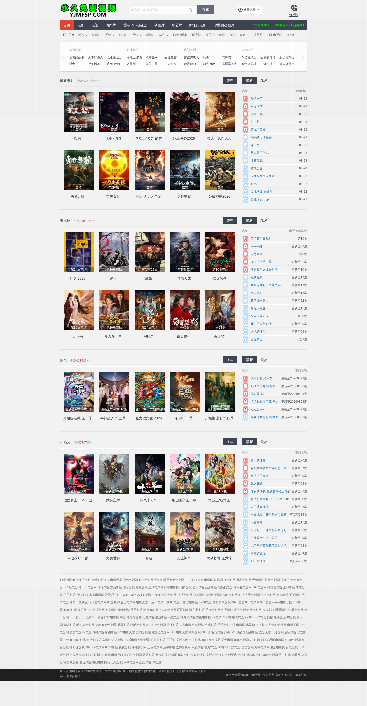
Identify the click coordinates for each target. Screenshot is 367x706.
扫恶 (77, 138)
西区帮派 (257, 339)
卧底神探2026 (219, 196)
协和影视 (198, 587)
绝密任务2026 (184, 138)
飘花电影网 (243, 580)
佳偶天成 (184, 278)
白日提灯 (184, 336)
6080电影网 (293, 640)
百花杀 (77, 336)
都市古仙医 (258, 561)
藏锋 (148, 278)
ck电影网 (230, 580)
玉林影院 (289, 587)
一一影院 (191, 580)
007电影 (256, 655)
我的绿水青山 (260, 300)
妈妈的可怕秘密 (261, 137)
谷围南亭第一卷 (184, 500)
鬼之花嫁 (257, 483)
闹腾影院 (186, 587)
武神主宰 (113, 500)
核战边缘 (257, 168)
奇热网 (218, 580)
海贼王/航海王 (219, 500)
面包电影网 (130, 580)
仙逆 (148, 558)
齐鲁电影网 (171, 587)
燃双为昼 (219, 278)
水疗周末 (257, 106)
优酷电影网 (205, 580)
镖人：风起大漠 (219, 138)
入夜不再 (257, 114)
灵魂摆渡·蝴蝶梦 (262, 191)
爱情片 (109, 35)
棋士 (72, 64)
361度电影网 (72, 587)
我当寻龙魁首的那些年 (266, 285)
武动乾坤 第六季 (219, 558)
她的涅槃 (257, 277)
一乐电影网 (89, 587)
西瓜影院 (211, 587)
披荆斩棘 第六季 (261, 378)
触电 (254, 184)
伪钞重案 (184, 196)
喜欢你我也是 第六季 (264, 417)
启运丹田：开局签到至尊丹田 (270, 530)
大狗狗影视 (161, 580)
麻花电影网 (244, 587)
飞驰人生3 (113, 138)
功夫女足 (113, 196)
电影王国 (293, 625)
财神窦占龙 (258, 553)
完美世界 (113, 558)
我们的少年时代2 (262, 324)
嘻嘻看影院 (274, 587)
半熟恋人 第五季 (113, 418)
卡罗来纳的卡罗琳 (263, 176)
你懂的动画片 (100, 580)
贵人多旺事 (113, 336)
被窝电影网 (272, 580)
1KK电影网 (146, 580)
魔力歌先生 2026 (148, 418)
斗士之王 (257, 145)
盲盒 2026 (78, 278)
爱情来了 (257, 98)
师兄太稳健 (258, 308)
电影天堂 (116, 580)
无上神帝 (184, 558)
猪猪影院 (103, 587)
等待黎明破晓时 (261, 238)
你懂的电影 (83, 580)
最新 (249, 220)
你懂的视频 (67, 580)
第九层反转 (258, 129)
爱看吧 (109, 595)
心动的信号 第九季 (263, 386)
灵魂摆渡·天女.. (261, 199)
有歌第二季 (184, 418)
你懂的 (285, 580)
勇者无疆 (78, 196)
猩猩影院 (142, 587)
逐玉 (113, 278)
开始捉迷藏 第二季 (77, 418)
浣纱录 (148, 336)
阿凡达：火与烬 (148, 196)
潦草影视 (129, 587)
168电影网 (259, 587)
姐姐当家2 (257, 409)
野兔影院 (258, 580)
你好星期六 (258, 394)
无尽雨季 (257, 254)
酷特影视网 (183, 647)
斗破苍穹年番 (77, 558)
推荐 (230, 220)
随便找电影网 (227, 587)
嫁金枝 (219, 336)
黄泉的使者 (258, 460)
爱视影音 (73, 662)
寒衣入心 (257, 293)
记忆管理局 (258, 331)
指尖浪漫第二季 (261, 262)
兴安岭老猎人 (260, 316)
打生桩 (255, 122)
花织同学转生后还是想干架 (269, 468)
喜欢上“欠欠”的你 (148, 138)
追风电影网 (155, 587)
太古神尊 (257, 522)
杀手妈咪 (257, 246)
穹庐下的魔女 (260, 476)
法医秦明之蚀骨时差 (264, 269)
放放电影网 (177, 580)
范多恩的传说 (260, 153)
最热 (263, 220)
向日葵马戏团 (260, 507)
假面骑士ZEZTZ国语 (264, 538)
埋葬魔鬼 (257, 160)
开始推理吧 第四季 (219, 418)
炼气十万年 (148, 500)
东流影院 (116, 587)
